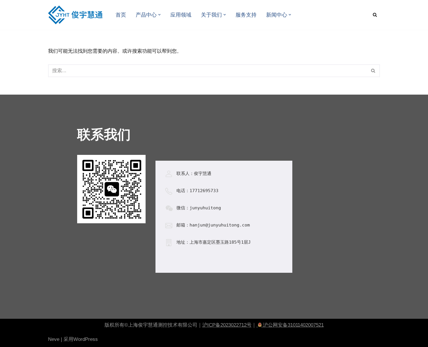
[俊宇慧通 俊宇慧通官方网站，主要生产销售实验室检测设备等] (77, 14)
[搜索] (375, 15)
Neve (53, 339)
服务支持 (246, 15)
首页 (121, 15)
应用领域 (180, 15)
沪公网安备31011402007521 (292, 325)
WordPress (85, 339)
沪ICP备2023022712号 (227, 325)
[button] (159, 14)
